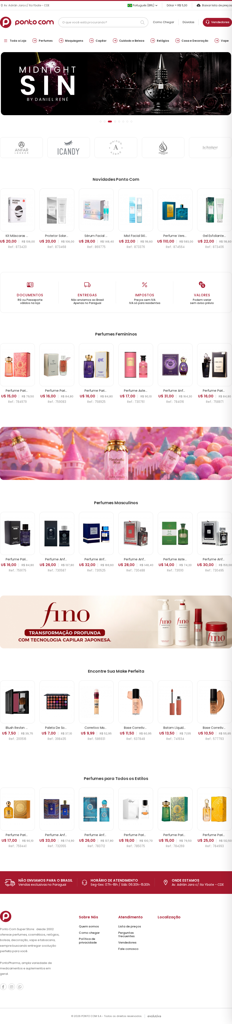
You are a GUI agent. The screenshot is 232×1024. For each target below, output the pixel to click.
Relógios (163, 41)
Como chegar (89, 933)
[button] (101, 121)
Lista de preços (129, 926)
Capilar (101, 41)
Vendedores (219, 22)
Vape (225, 41)
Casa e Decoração (194, 41)
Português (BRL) (143, 5)
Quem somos (89, 926)
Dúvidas (188, 22)
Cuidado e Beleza (131, 41)
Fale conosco (128, 949)
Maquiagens (74, 41)
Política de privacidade (88, 941)
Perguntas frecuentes (126, 935)
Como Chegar (163, 22)
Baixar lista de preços (217, 5)
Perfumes (45, 41)
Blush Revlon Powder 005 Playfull (31, 727)
